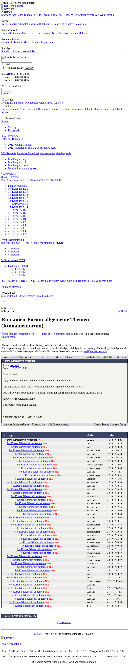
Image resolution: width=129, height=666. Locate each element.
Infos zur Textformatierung (56, 333)
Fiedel (48, 280)
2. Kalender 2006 (17, 231)
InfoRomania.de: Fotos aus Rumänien (12, 137)
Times (72, 109)
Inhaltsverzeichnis (17, 185)
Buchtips (63, 33)
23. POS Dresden (35, 280)
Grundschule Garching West (23, 168)
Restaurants (15, 33)
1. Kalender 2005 (17, 234)
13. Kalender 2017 (18, 197)
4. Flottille (13, 251)
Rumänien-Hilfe (32, 14)
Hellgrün (6, 102)
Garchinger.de (63, 153)
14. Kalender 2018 (18, 194)
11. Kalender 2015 (18, 203)
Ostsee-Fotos (31, 242)
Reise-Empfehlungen (24, 24)
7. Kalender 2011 (17, 215)
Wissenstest (93, 14)
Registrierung (8, 336)
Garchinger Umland (18, 165)
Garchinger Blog (17, 159)
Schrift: (9, 106)
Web (8, 64)
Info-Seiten (17, 14)
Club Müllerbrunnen (78, 280)
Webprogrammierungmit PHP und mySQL (12, 241)
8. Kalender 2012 (17, 212)
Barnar (5, 121)
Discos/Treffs (29, 33)
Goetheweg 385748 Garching (13, 176)
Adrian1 (14, 365)
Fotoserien (80, 24)
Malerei (83, 33)
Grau (42, 102)
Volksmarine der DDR (51, 242)
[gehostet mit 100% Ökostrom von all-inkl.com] (27, 296)
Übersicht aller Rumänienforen (17, 333)
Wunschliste (29, 51)
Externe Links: (13, 118)
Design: (9, 99)
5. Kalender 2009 (17, 222)
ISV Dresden (8, 280)
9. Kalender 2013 (17, 209)
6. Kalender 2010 (17, 219)
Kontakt (36, 42)
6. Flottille (13, 254)
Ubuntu (89, 109)
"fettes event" (59, 280)
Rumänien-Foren (22, 42)
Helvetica (64, 109)
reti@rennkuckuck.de (95, 351)
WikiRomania (107, 14)
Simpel (49, 102)
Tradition (73, 33)
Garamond (31, 109)
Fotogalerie (14, 130)
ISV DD (20, 280)
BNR (11, 74)
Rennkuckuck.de (15, 67)
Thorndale (43, 109)
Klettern (70, 24)
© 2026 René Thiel (44, 633)
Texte (55, 33)
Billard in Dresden (11, 286)
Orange (29, 102)
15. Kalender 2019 (18, 191)
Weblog (12, 127)
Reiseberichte (58, 24)
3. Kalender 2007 (17, 228)
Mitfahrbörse (43, 24)
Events (5, 33)
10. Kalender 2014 (18, 206)
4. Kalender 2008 (17, 225)
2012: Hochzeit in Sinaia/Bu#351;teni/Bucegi (32, 147)
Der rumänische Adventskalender (44, 180)
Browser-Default (10, 109)
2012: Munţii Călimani (20, 144)
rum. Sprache (44, 33)
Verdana (53, 109)
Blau (35, 102)
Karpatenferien (47, 153)
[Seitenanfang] (7, 308)
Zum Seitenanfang (11, 643)
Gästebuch (7, 42)
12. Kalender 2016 (18, 200)
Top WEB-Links (61, 14)
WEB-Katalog (78, 14)
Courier (80, 109)
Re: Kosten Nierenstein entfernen (24, 443)
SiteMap (5, 51)
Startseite (6, 14)
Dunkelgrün (17, 102)
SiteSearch (16, 51)
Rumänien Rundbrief (28, 153)
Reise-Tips (7, 24)
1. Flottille (13, 248)
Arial (22, 109)
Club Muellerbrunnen (101, 280)
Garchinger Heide (17, 162)
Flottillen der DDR (18, 266)
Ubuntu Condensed (104, 109)
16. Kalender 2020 (18, 188)
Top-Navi (58, 102)
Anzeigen (47, 14)
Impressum (47, 42)
